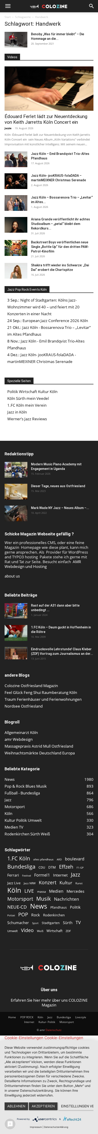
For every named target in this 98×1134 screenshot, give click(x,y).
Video (27, 930)
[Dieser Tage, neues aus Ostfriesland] (16, 491)
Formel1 (42, 875)
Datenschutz (54, 1030)
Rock (35, 914)
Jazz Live (14, 883)
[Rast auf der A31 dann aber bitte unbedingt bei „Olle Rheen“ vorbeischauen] (16, 610)
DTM (52, 867)
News (38, 906)
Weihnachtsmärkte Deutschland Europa (40, 753)
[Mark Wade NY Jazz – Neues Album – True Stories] (16, 513)
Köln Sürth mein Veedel (28, 398)
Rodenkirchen (54, 915)
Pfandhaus (58, 907)
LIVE (29, 890)
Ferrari (13, 875)
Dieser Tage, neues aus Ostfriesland (58, 486)
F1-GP (80, 867)
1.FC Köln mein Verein (26, 405)
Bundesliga (21, 866)
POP (23, 914)
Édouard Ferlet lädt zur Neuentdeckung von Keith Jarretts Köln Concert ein (46, 119)
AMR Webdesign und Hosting (43, 564)
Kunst (79, 883)
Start (8, 17)
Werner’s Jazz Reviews (27, 418)
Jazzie (8, 128)
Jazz (75, 874)
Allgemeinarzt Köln (21, 732)
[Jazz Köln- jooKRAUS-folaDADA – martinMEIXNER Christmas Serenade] (16, 181)
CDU (42, 867)
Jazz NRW (30, 883)
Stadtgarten (51, 923)
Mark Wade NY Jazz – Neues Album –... (60, 508)
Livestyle (80, 1017)
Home (12, 1017)
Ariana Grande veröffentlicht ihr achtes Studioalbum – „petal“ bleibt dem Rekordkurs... (60, 223)
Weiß (40, 931)
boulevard (74, 859)
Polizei (11, 915)
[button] (7, 6)
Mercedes (75, 891)
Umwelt (12, 931)
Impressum (36, 1127)
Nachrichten (66, 899)
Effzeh (66, 866)
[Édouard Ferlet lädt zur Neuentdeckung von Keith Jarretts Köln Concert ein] (49, 88)
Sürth (67, 922)
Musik (43, 898)
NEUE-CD (17, 907)
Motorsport (20, 898)
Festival (26, 875)
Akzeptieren (43, 1106)
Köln (14, 890)
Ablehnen (16, 1106)
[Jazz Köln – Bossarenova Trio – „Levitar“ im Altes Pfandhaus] (16, 203)
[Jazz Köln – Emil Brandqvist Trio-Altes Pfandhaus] (16, 159)
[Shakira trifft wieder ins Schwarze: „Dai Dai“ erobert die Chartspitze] (16, 271)
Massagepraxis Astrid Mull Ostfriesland (39, 746)
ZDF (68, 931)
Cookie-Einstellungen (24, 1038)
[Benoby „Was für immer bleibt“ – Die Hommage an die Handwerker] (16, 40)
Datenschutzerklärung (56, 1127)
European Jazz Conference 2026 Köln (55, 320)
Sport (35, 923)
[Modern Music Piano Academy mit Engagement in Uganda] (16, 470)
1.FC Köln (18, 858)
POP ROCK (26, 1017)
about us (12, 576)
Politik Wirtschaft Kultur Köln (32, 391)
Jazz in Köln (17, 412)
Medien (56, 891)
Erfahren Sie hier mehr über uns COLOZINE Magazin (49, 1003)
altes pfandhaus (43, 859)
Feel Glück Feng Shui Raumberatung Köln (41, 692)
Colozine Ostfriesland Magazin (31, 685)
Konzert (47, 882)
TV (78, 922)
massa (41, 892)
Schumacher (18, 922)
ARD (59, 859)
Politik (75, 907)
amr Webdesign (19, 739)
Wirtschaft (54, 930)
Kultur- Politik (47, 1022)
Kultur (65, 882)
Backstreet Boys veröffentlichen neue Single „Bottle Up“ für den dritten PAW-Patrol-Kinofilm (60, 246)
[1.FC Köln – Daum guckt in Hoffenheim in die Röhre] (16, 633)
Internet (60, 875)
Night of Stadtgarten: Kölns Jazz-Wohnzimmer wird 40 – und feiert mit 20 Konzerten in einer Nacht (43, 306)
